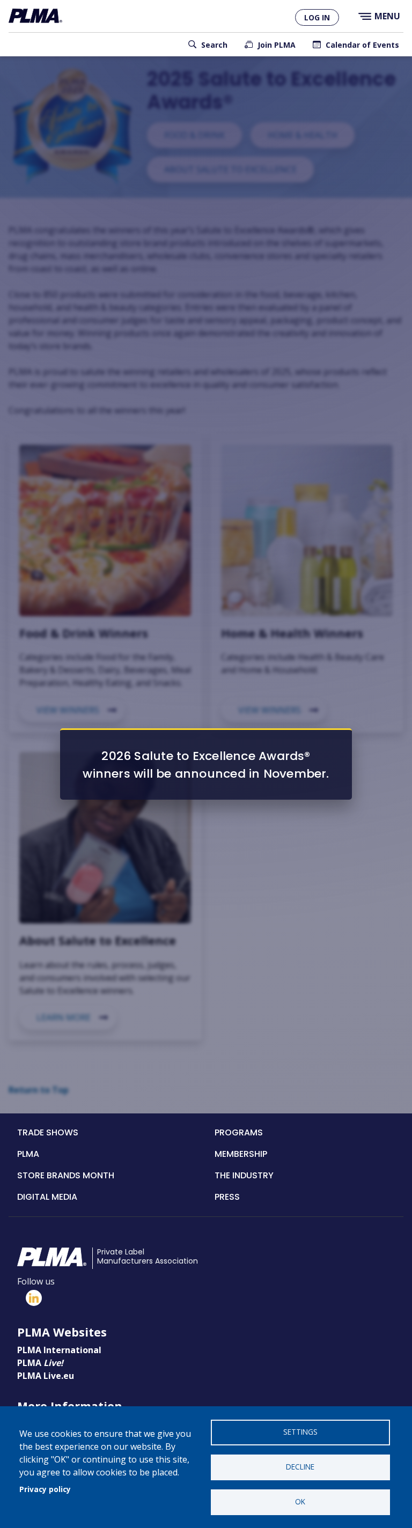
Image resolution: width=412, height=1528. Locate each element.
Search (214, 45)
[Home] (35, 16)
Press (227, 1197)
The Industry (244, 1175)
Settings (300, 1432)
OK (300, 1501)
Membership (241, 1154)
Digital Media (47, 1197)
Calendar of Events (362, 45)
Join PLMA (277, 45)
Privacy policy (45, 1489)
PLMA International (59, 1350)
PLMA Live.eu (45, 1376)
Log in (317, 17)
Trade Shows (47, 1132)
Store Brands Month (65, 1175)
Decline (300, 1466)
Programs (239, 1132)
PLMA (28, 1154)
